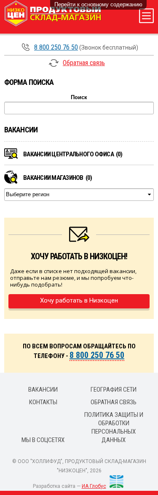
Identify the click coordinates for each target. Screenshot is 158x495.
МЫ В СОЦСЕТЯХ (42, 440)
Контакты (43, 402)
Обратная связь (84, 63)
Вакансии (43, 389)
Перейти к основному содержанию (98, 4)
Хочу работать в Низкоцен (79, 300)
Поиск (79, 97)
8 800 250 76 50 (56, 47)
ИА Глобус (94, 486)
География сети (114, 389)
